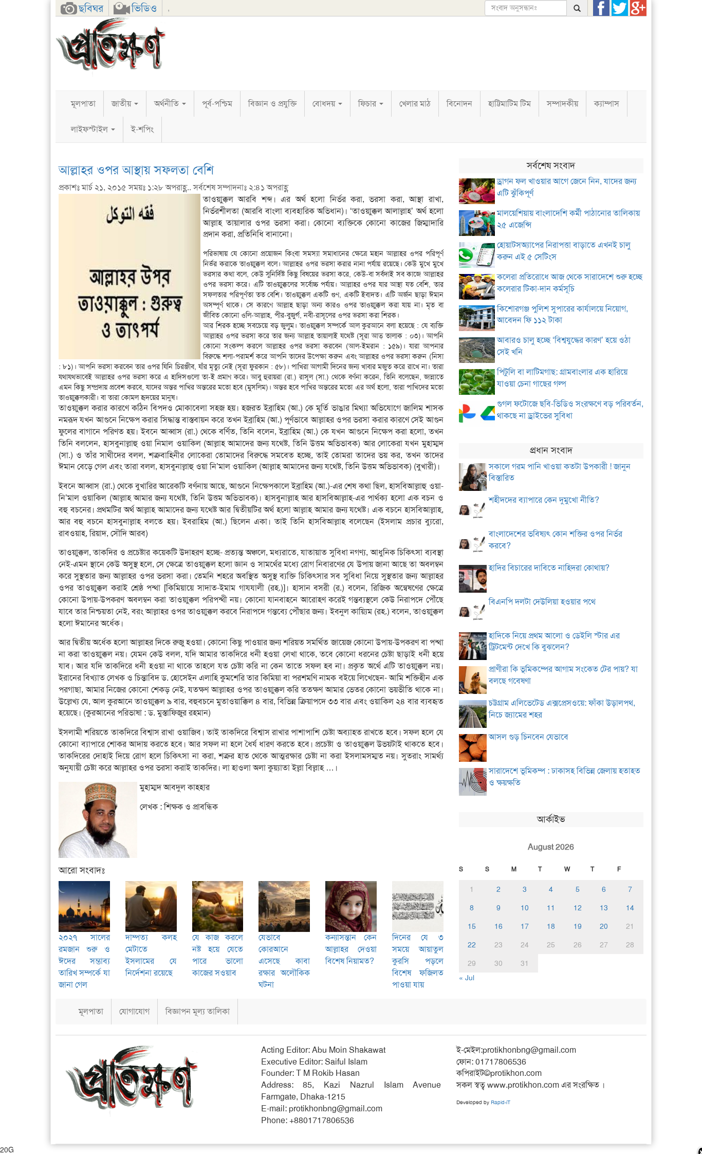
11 (551, 907)
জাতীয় (122, 103)
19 (578, 926)
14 (630, 907)
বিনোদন (459, 103)
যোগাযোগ (134, 1011)
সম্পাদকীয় (562, 103)
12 (578, 907)
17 (525, 926)
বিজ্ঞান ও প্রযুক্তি (272, 103)
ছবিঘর (91, 8)
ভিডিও (144, 8)
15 (472, 926)
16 (498, 926)
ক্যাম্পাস (606, 103)
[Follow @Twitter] (620, 8)
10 (525, 907)
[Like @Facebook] (601, 8)
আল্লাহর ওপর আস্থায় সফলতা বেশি (136, 170)
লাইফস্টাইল (90, 129)
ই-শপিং (142, 129)
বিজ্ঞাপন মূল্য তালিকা (197, 1011)
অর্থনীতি (167, 103)
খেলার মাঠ (415, 103)
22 (472, 944)
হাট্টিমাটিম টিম (509, 103)
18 (551, 926)
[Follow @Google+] (638, 8)
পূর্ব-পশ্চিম (217, 103)
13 (604, 907)
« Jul (466, 977)
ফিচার (368, 103)
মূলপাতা (83, 103)
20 (604, 926)
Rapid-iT (500, 1102)
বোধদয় (324, 103)
